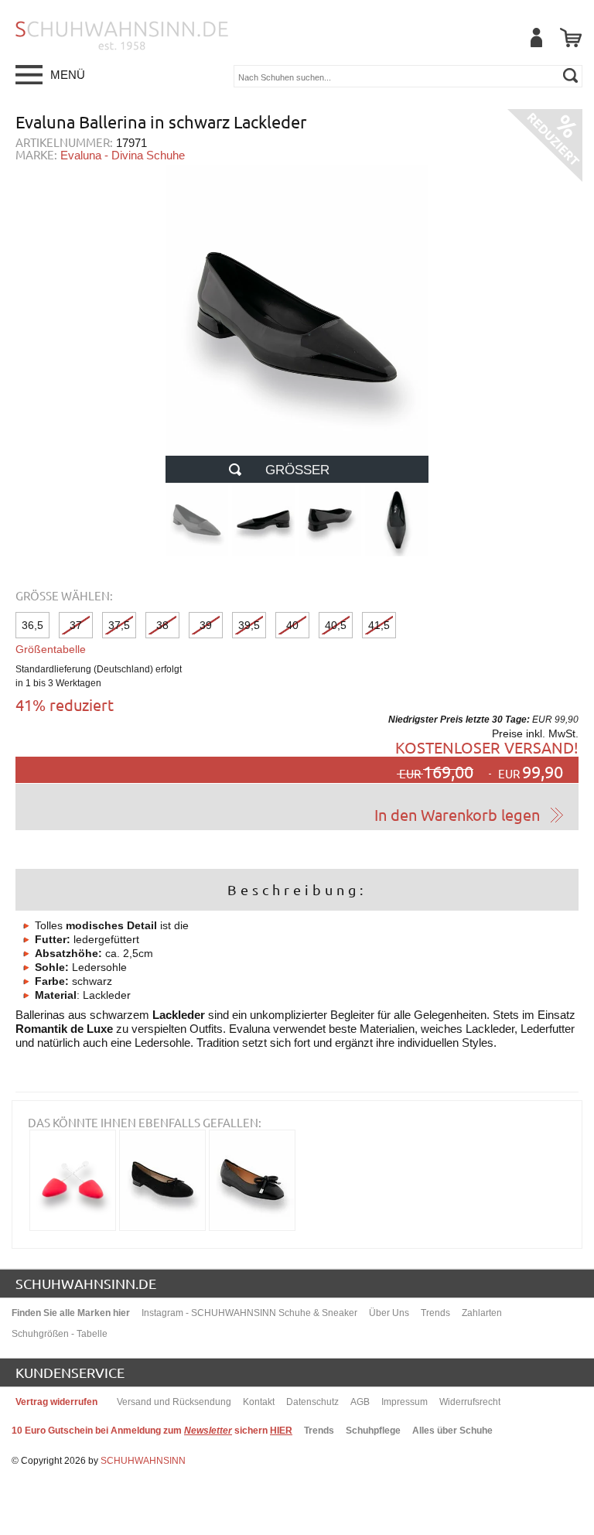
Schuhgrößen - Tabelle (60, 1333)
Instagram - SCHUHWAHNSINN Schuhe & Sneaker (249, 1313)
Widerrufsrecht (469, 1402)
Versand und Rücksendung (174, 1402)
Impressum (404, 1402)
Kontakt (259, 1402)
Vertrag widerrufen (56, 1402)
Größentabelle (50, 649)
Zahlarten (482, 1313)
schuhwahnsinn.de (85, 1283)
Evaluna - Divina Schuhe (122, 155)
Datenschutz (312, 1402)
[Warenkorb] (570, 37)
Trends (435, 1313)
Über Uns (389, 1313)
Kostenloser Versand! (487, 747)
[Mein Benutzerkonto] (536, 37)
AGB (360, 1402)
